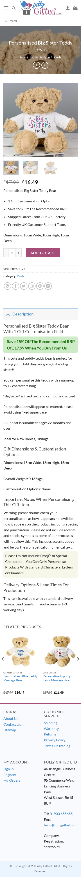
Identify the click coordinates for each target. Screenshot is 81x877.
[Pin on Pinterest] (40, 286)
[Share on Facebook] (15, 286)
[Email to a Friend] (32, 286)
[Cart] (75, 8)
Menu (13, 20)
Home (24, 57)
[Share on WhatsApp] (7, 286)
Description (23, 314)
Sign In (8, 769)
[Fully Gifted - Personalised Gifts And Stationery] (40, 8)
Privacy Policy (54, 740)
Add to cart (42, 253)
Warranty (51, 728)
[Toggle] (7, 314)
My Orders (11, 780)
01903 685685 (61, 813)
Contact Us (12, 724)
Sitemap (9, 730)
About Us (10, 718)
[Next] (70, 120)
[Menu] (6, 7)
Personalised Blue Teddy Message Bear (20, 678)
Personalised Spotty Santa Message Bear (56, 678)
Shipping (50, 722)
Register (9, 774)
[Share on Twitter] (23, 286)
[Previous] (11, 120)
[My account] (67, 8)
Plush (57, 57)
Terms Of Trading (57, 746)
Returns (50, 734)
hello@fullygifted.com (60, 825)
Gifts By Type (41, 57)
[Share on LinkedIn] (48, 286)
